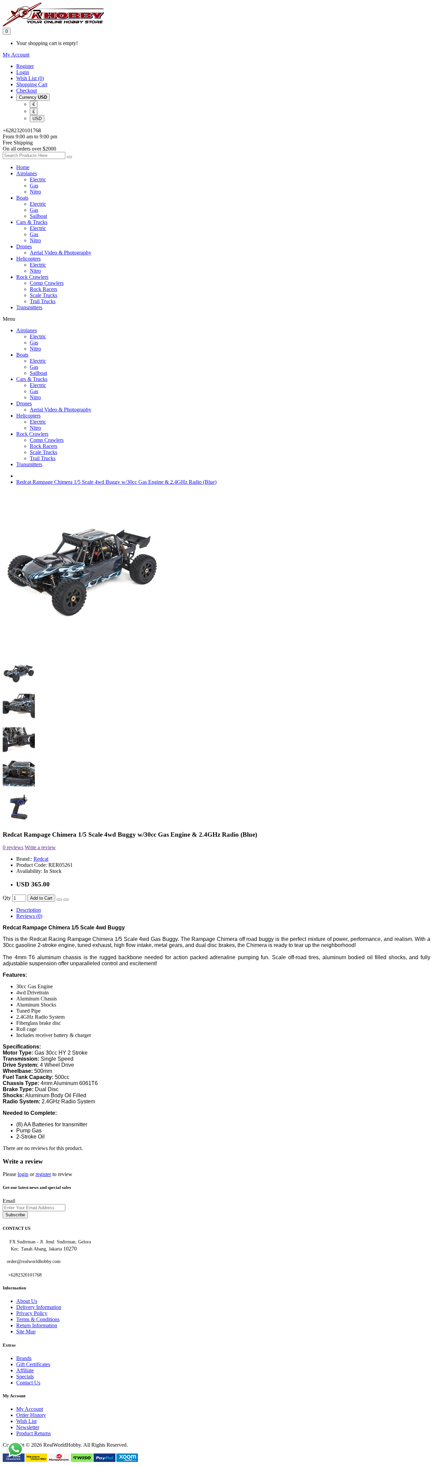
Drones (24, 246)
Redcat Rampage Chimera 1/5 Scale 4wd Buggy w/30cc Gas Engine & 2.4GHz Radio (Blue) (116, 482)
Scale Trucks (43, 295)
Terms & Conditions (38, 1319)
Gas (34, 185)
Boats (22, 198)
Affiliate (25, 1370)
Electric (38, 179)
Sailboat (38, 216)
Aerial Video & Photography (60, 252)
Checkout (26, 90)
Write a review (40, 847)
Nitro (35, 192)
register (43, 1174)
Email (9, 1201)
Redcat (40, 859)
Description (28, 910)
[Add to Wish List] (59, 900)
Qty (7, 898)
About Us (26, 1301)
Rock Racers (43, 289)
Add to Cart (41, 898)
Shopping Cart (31, 84)
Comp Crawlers (47, 283)
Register (25, 66)
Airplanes (26, 173)
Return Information (36, 1325)
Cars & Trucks (31, 222)
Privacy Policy (31, 1313)
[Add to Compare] (66, 900)
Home (22, 167)
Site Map (26, 1331)
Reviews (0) (29, 916)
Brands (23, 1358)
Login (22, 72)
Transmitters (29, 307)
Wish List (26, 1421)
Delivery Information (38, 1307)
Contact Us (28, 1382)
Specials (25, 1376)
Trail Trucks (42, 301)
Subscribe (15, 1214)
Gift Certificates (33, 1364)
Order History (31, 1415)
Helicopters (28, 259)
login (23, 1174)
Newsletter (27, 1427)
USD (37, 118)
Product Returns (33, 1433)
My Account (29, 1409)
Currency (33, 97)
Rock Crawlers (32, 277)
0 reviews (13, 847)
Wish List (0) (30, 78)
